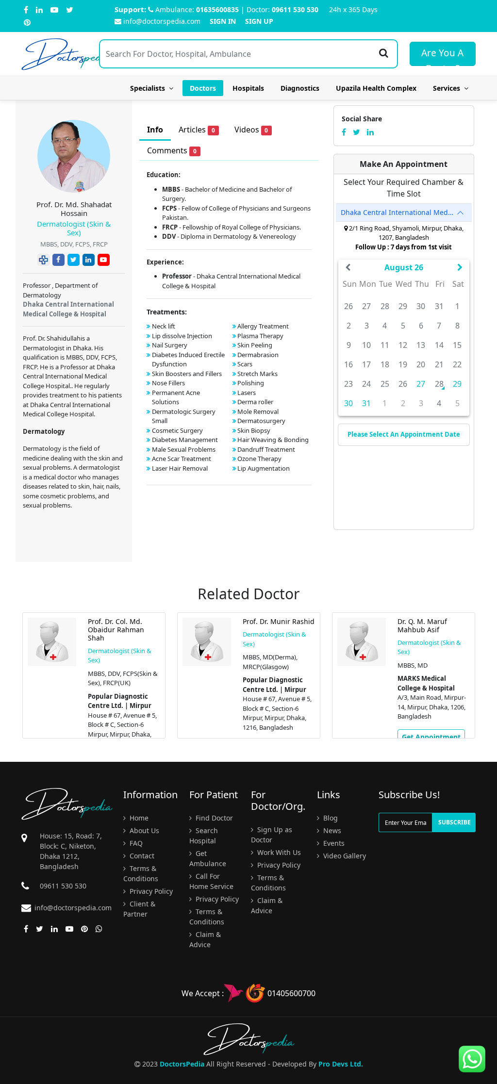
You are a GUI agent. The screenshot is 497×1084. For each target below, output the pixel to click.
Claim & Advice (205, 939)
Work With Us (278, 852)
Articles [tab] (197, 129)
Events (333, 843)
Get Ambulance (207, 858)
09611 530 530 (295, 9)
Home (138, 817)
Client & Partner (139, 909)
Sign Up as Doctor (271, 834)
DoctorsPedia (182, 1063)
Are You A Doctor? (442, 56)
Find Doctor (213, 817)
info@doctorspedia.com (161, 21)
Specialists (149, 88)
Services (448, 88)
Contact (141, 855)
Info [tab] (155, 129)
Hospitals (248, 88)
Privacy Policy (150, 891)
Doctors (203, 88)
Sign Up (259, 21)
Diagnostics (300, 88)
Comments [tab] (172, 150)
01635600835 (217, 9)
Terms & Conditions (140, 873)
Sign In (223, 21)
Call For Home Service (211, 881)
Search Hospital (203, 835)
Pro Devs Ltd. (340, 1063)
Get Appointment (431, 736)
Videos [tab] (251, 129)
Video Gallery (343, 855)
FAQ (135, 843)
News (331, 830)
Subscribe (454, 822)
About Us (143, 830)
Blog (329, 817)
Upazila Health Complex (376, 88)
